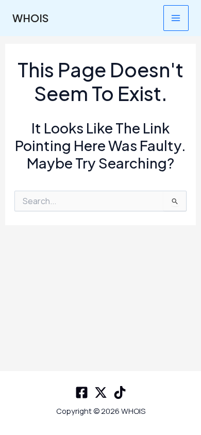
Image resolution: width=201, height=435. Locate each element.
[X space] (100, 392)
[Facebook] (81, 392)
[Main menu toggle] (176, 17)
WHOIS (30, 17)
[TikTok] (119, 392)
